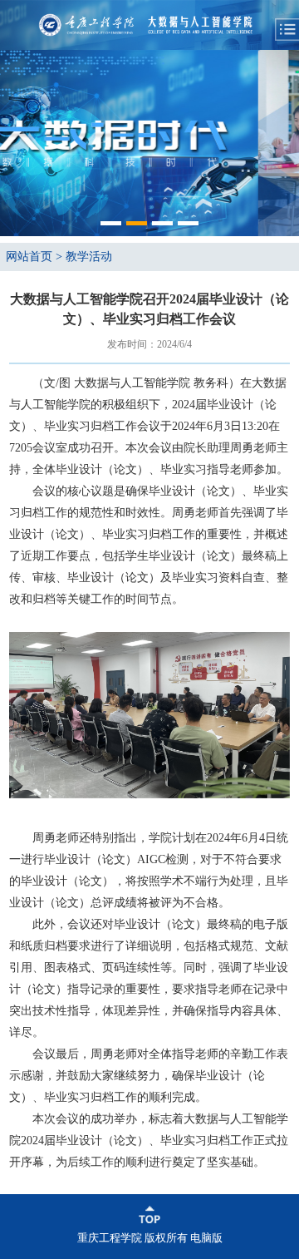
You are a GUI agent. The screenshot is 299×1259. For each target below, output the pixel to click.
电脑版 (206, 1238)
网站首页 (29, 256)
